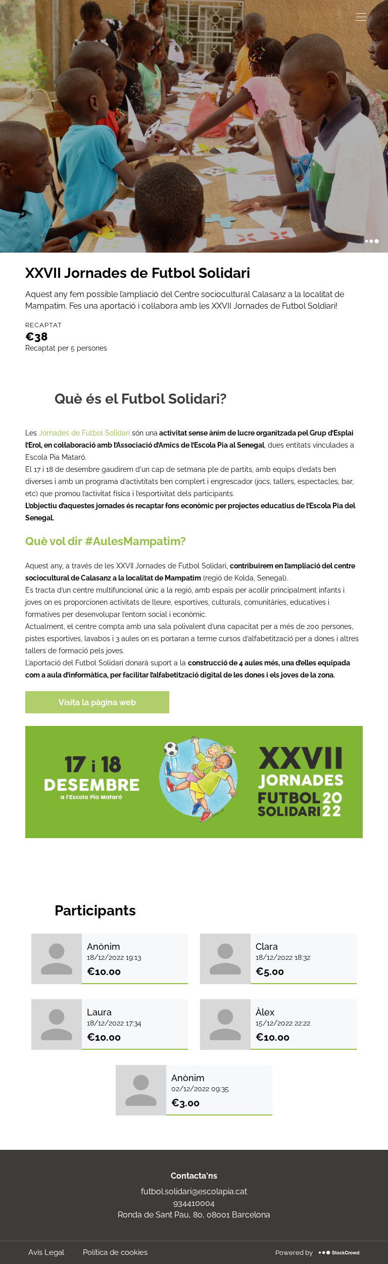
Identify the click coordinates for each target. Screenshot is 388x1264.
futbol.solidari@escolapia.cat (194, 1191)
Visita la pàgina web (97, 702)
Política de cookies (115, 1252)
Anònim (103, 947)
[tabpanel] (193, 632)
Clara (267, 947)
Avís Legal (46, 1252)
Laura (99, 1012)
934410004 (194, 1203)
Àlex (265, 1012)
